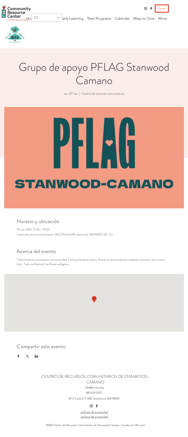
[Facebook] (151, 8)
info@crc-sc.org (94, 387)
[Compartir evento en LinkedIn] (36, 356)
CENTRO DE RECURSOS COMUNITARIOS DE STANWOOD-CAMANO (95, 379)
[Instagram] (145, 8)
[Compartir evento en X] (27, 356)
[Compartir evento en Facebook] (18, 356)
